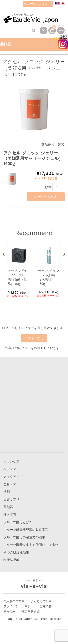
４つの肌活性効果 (16, 552)
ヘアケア (9, 469)
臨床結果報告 (13, 560)
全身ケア (9, 484)
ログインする (34, 338)
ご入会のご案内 (14, 601)
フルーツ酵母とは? (17, 522)
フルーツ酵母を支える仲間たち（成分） (32, 545)
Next (63, 254)
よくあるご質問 (41, 601)
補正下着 (9, 514)
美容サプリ (11, 499)
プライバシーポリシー (18, 606)
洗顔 (6, 492)
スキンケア (11, 461)
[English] (57, 3)
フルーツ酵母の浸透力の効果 (24, 537)
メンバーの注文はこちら (37, 3)
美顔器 (8, 507)
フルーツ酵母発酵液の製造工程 (25, 529)
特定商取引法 (30, 611)
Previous (5, 254)
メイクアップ (13, 477)
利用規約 (9, 611)
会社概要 (45, 606)
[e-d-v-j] (30, 19)
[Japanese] (63, 3)
